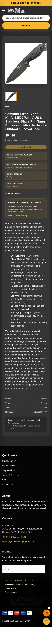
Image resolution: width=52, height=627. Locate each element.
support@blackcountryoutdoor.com (18, 541)
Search (26, 25)
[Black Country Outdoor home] (16, 10)
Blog (4, 480)
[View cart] (46, 613)
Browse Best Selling (17, 215)
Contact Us (7, 484)
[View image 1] (11, 96)
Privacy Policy (9, 461)
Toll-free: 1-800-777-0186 (14, 537)
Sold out (26, 147)
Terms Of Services (10, 475)
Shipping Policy (9, 470)
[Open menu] (3, 10)
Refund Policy (8, 466)
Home (8, 107)
